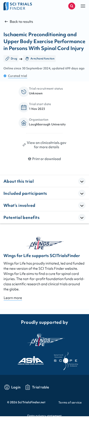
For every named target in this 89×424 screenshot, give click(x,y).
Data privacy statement (44, 416)
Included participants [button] (25, 193)
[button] (83, 6)
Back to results (21, 21)
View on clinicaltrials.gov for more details (46, 144)
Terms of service (70, 402)
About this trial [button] (18, 181)
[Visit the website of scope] (62, 359)
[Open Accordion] (82, 181)
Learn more (13, 297)
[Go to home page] (23, 6)
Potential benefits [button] (21, 217)
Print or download (46, 158)
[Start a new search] (72, 6)
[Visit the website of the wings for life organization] (44, 339)
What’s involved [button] (19, 205)
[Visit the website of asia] (26, 359)
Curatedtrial (17, 76)
